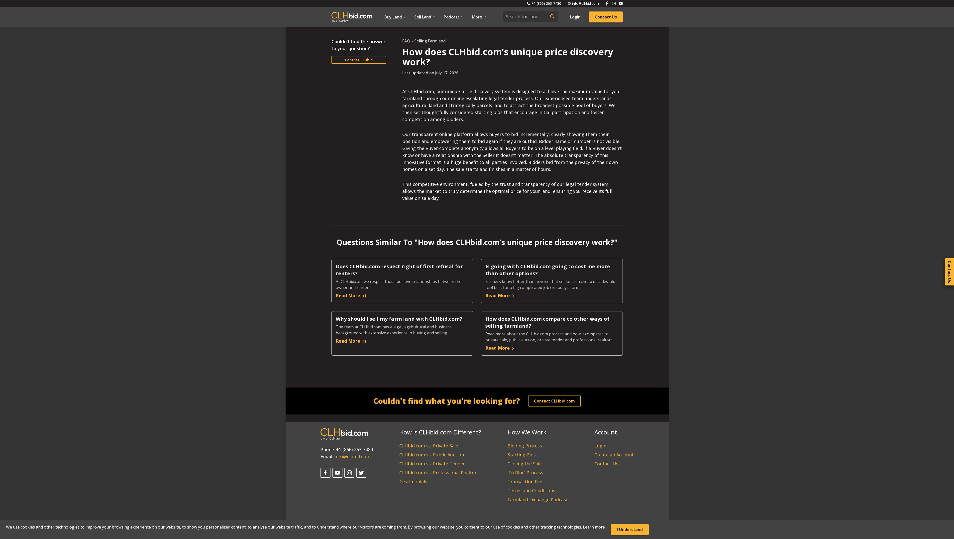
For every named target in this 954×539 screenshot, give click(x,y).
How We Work (527, 432)
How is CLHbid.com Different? (440, 432)
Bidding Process (525, 446)
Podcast (451, 17)
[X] (361, 473)
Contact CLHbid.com (554, 401)
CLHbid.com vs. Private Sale (428, 446)
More (477, 17)
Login (575, 17)
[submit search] (552, 16)
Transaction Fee (525, 482)
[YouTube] (337, 473)
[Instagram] (349, 473)
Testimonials (413, 482)
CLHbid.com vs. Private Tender (432, 464)
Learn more (594, 527)
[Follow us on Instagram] (614, 3)
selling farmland (430, 41)
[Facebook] (325, 473)
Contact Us (606, 17)
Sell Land (422, 17)
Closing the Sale (525, 464)
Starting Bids (522, 455)
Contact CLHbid (359, 59)
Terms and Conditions (531, 491)
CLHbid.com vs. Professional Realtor (438, 473)
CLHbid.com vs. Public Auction (431, 455)
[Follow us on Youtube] (621, 3)
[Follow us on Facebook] (607, 3)
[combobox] (530, 16)
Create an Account (614, 455)
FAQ (406, 41)
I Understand (630, 529)
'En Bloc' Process (525, 473)
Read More (348, 295)
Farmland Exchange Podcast (538, 500)
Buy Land (393, 17)
